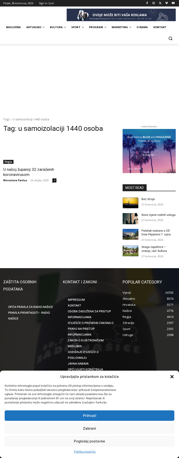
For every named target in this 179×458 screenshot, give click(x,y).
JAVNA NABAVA (78, 363)
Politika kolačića (85, 451)
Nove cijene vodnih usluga (158, 215)
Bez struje (148, 199)
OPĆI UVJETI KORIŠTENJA (85, 369)
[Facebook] (147, 3)
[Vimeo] (166, 3)
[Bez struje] (130, 202)
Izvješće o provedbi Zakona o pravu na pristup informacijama (91, 328)
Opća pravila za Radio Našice (30, 307)
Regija (8, 161)
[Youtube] (173, 3)
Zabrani (89, 428)
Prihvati (89, 415)
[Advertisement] (89, 78)
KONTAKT (74, 305)
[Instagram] (153, 3)
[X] (160, 3)
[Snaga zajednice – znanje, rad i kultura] (130, 250)
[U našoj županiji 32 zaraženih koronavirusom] (29, 150)
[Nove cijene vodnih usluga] (130, 218)
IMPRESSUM (76, 299)
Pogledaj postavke (89, 441)
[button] (172, 376)
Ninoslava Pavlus (15, 180)
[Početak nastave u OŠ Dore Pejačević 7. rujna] (130, 234)
